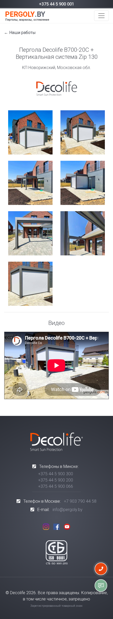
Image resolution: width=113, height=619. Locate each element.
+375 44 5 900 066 (55, 486)
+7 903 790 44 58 (80, 501)
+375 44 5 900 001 (56, 4)
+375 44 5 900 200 (55, 480)
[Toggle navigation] (101, 15)
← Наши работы (20, 32)
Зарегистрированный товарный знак (56, 605)
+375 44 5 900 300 (55, 473)
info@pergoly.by (68, 509)
